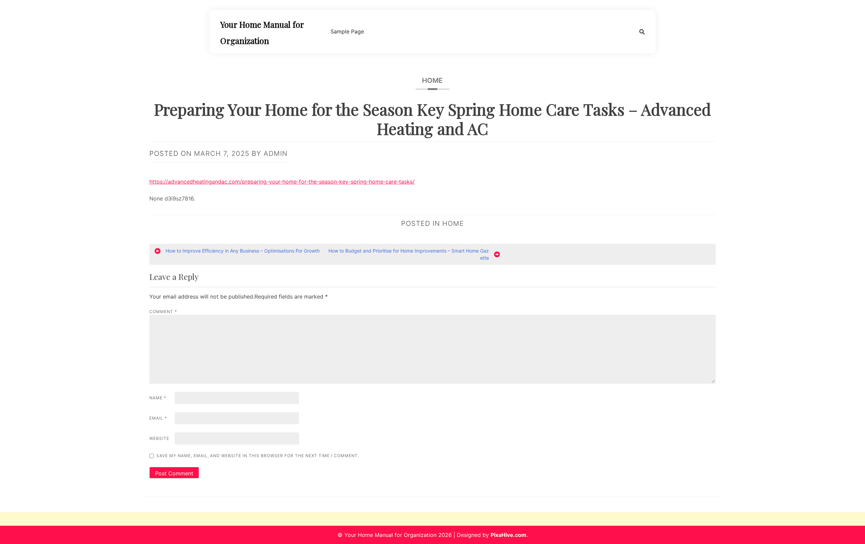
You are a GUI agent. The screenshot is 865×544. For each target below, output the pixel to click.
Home (432, 80)
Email (158, 418)
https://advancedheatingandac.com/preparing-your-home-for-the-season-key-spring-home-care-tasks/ (282, 181)
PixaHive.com (508, 534)
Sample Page (347, 31)
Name (157, 397)
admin (276, 153)
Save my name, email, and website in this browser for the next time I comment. (257, 455)
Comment (163, 311)
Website (159, 438)
